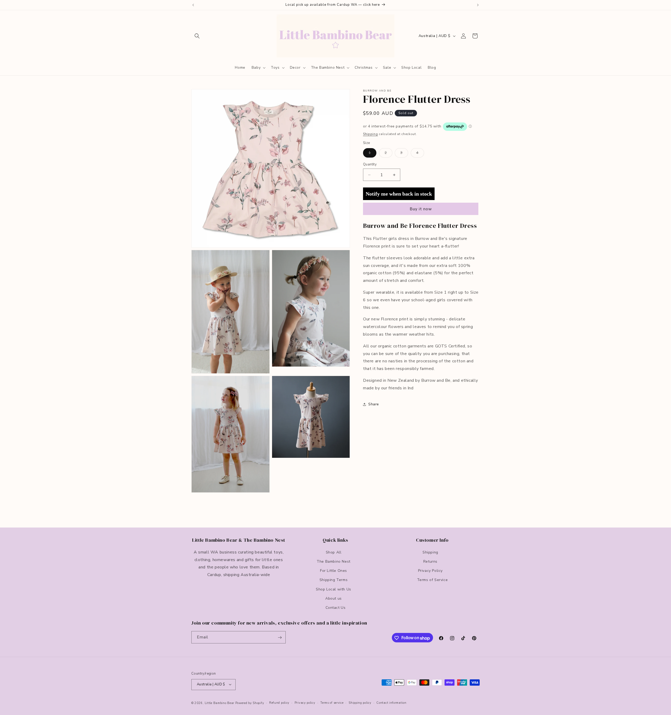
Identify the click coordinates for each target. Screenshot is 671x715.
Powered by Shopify (249, 703)
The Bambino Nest (333, 561)
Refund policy (279, 703)
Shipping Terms (334, 579)
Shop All (334, 552)
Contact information (391, 703)
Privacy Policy (430, 570)
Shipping (370, 134)
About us (333, 598)
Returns (430, 561)
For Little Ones (333, 570)
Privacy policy (305, 703)
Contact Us (336, 607)
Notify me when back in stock (399, 194)
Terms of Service (432, 579)
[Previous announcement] (193, 5)
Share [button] (373, 404)
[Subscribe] (279, 637)
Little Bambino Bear (219, 703)
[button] (197, 36)
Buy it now (421, 209)
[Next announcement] (478, 5)
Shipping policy (360, 703)
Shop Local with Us (333, 589)
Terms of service (331, 703)
